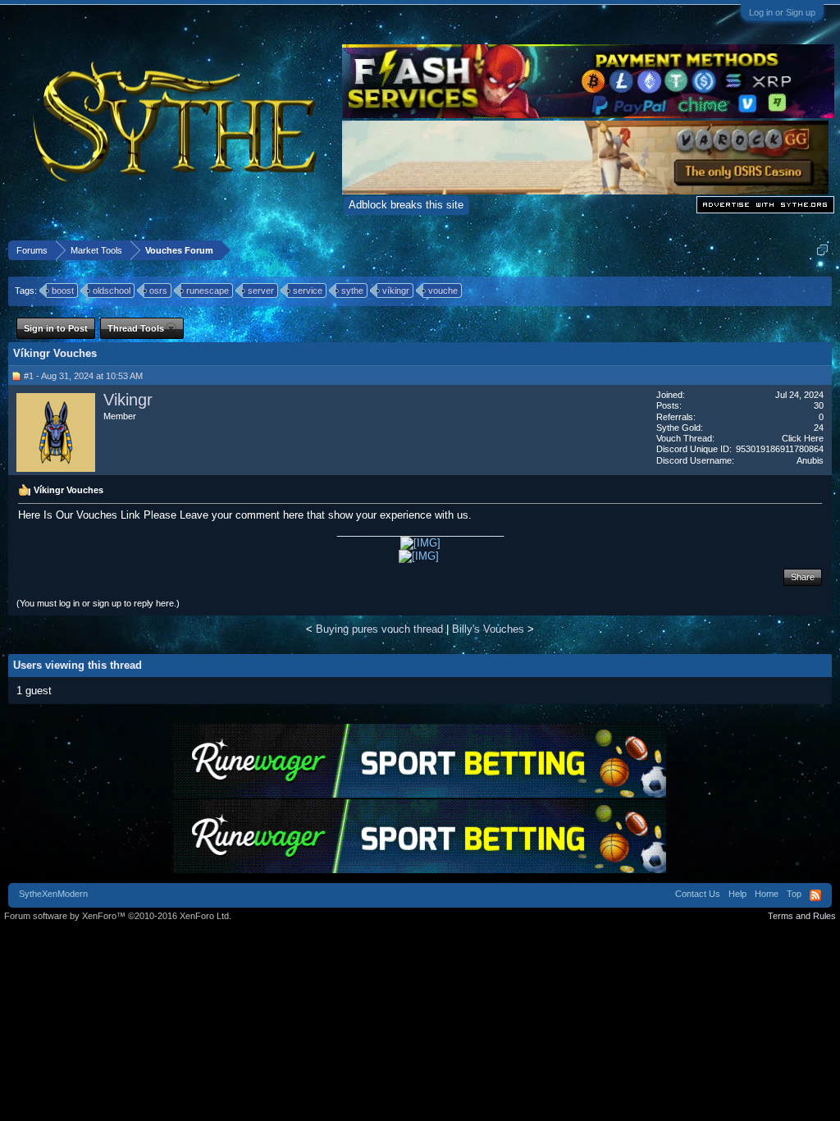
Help (737, 894)
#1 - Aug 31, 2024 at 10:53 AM (83, 376)
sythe (352, 290)
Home (766, 894)
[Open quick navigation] (822, 250)
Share (803, 577)
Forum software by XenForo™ (117, 916)
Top (794, 894)
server (261, 290)
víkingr (395, 290)
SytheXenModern (53, 894)
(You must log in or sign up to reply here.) (98, 603)
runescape (207, 290)
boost (63, 290)
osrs (158, 290)
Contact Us (697, 894)
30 (819, 405)
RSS (815, 895)
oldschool (111, 290)
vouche (443, 290)
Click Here (803, 438)
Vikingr (128, 400)
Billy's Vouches (488, 629)
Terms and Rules (802, 916)
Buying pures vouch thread (379, 629)
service (307, 290)
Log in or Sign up (782, 12)
